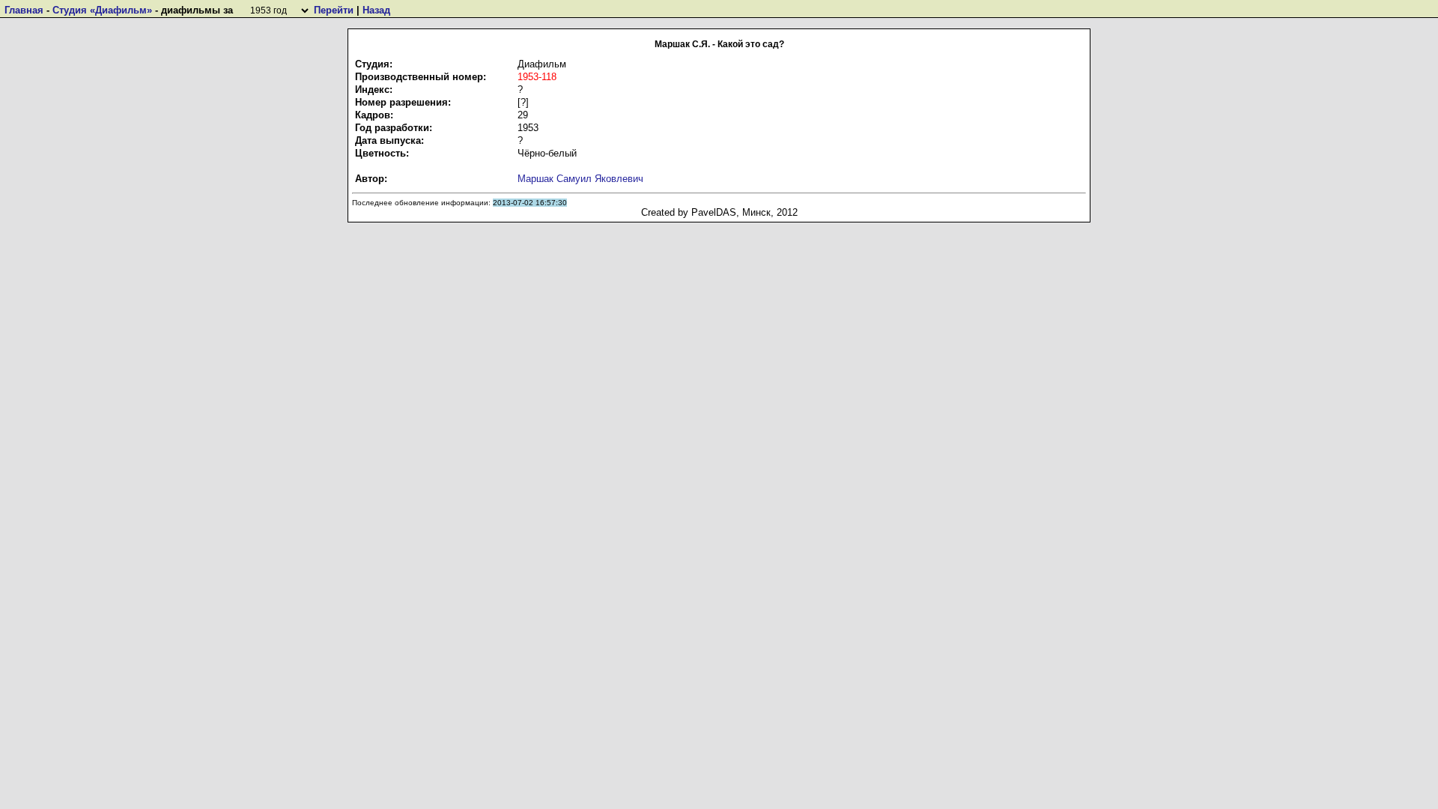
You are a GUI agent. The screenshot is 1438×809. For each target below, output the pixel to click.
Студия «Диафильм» (102, 10)
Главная (23, 10)
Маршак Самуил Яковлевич (580, 178)
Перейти (334, 10)
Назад (376, 10)
